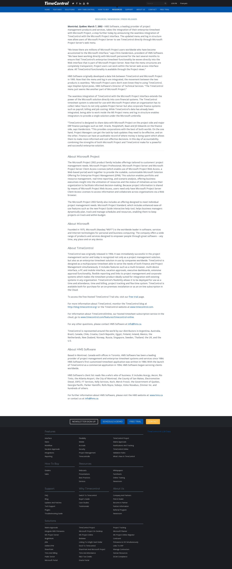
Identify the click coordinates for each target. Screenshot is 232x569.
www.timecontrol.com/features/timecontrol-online (107, 317)
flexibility (82, 438)
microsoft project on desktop (91, 531)
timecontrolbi (84, 456)
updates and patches (53, 502)
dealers (48, 470)
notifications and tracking (123, 445)
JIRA (46, 542)
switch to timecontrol (88, 495)
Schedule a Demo (113, 421)
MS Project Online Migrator (123, 535)
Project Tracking (119, 527)
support (129, 9)
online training (119, 478)
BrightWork (49, 538)
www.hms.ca (156, 395)
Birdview (82, 538)
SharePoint (49, 549)
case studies (84, 502)
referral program (120, 510)
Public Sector (50, 556)
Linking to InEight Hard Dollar (90, 542)
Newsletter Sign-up (84, 421)
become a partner (120, 502)
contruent (117, 538)
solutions (70, 9)
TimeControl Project (121, 438)
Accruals (82, 445)
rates (47, 442)
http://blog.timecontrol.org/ (82, 306)
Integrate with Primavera (54, 531)
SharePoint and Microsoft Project (92, 549)
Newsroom (117, 513)
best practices (84, 478)
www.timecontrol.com (141, 306)
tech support (50, 506)
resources (117, 9)
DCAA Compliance (120, 556)
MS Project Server (52, 535)
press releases (129, 19)
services (82, 481)
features (57, 9)
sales (47, 474)
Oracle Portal (84, 560)
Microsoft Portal (51, 560)
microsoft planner (120, 531)
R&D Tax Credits (85, 556)
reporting (48, 456)
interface (48, 438)
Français (183, 3)
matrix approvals (119, 442)
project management (87, 453)
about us (140, 9)
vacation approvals (52, 449)
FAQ (46, 495)
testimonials (84, 506)
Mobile (81, 442)
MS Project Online (86, 535)
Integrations (49, 453)
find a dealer (118, 499)
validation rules (119, 453)
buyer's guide (84, 499)
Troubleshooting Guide (54, 513)
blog (46, 499)
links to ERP (118, 546)
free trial (164, 9)
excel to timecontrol (87, 546)
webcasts (83, 470)
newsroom (114, 19)
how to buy (103, 9)
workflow (48, 445)
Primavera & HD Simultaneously (125, 542)
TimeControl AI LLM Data (158, 431)
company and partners (122, 495)
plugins (47, 510)
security (82, 449)
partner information (121, 506)
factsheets (117, 474)
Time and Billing (51, 553)
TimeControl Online (120, 449)
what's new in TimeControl (124, 456)
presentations (84, 474)
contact (152, 9)
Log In (174, 3)
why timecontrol (86, 9)
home (47, 9)
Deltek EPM (49, 546)
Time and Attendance (87, 553)
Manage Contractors (121, 549)
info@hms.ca (134, 324)
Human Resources (120, 553)
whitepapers (118, 470)
